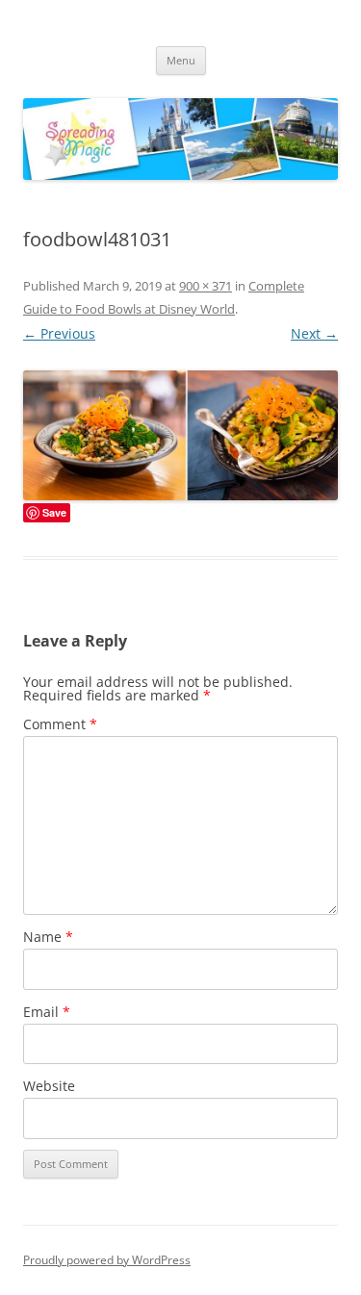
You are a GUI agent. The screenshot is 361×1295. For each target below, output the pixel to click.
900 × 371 (205, 285)
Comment (60, 724)
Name (48, 936)
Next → (314, 333)
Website (49, 1086)
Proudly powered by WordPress (107, 1260)
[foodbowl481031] (180, 435)
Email (46, 1012)
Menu (181, 60)
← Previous (59, 333)
